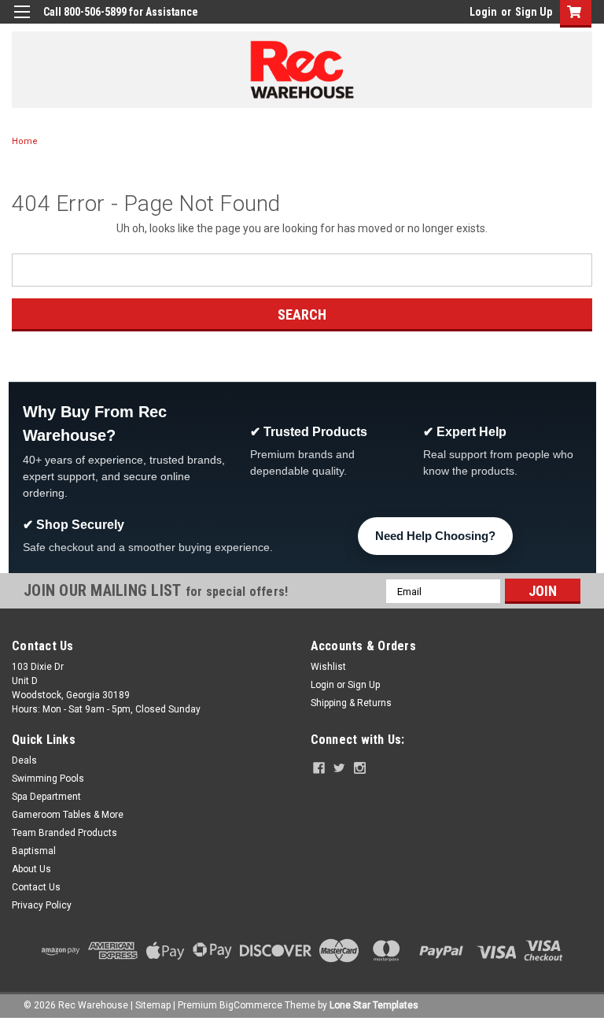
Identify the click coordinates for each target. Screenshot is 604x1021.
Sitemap (153, 1005)
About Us (31, 869)
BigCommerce (250, 1005)
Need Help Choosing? (435, 535)
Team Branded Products (64, 832)
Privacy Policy (42, 905)
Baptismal (34, 850)
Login (483, 12)
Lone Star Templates (374, 1005)
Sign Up (533, 12)
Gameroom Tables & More (67, 814)
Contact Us (36, 887)
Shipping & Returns (351, 702)
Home (25, 141)
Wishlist (328, 666)
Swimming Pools (48, 778)
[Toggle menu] (21, 21)
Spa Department (46, 796)
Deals (24, 760)
